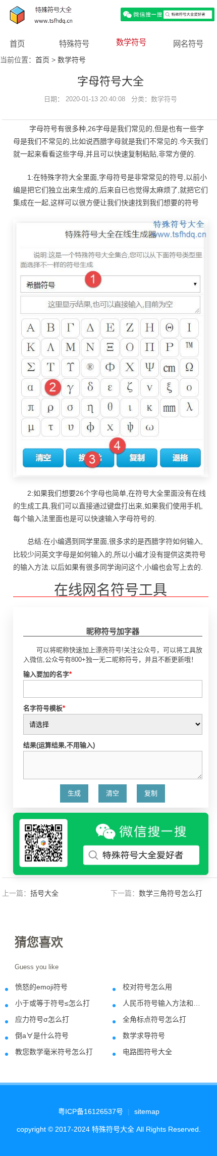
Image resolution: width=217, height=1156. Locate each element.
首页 (17, 43)
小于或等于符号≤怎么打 (52, 1003)
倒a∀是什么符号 (42, 1035)
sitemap (146, 1111)
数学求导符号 (144, 1035)
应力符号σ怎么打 (42, 1019)
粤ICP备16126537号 (90, 1111)
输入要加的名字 (47, 674)
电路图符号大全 (147, 1052)
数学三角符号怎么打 (170, 893)
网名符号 (188, 43)
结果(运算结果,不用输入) (59, 745)
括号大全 (44, 893)
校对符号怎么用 (147, 987)
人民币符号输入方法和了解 (163, 1003)
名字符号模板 (44, 708)
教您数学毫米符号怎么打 (54, 1052)
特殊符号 (74, 43)
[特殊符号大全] (108, 14)
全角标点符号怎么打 (154, 1019)
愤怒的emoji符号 (41, 987)
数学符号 (131, 42)
